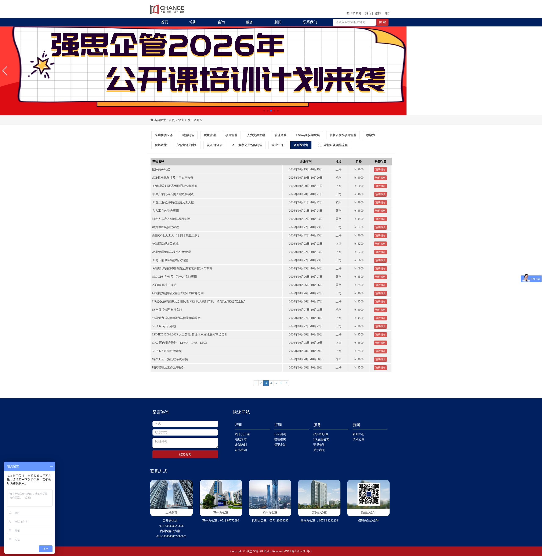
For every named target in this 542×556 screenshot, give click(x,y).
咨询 (221, 22)
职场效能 (161, 145)
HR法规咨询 (321, 439)
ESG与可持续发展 (308, 135)
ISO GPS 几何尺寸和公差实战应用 (174, 276)
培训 (192, 22)
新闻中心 (358, 434)
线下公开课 (242, 434)
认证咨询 (280, 434)
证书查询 (241, 450)
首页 (164, 22)
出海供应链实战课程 (165, 227)
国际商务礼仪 (161, 169)
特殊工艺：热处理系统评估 (170, 359)
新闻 (278, 22)
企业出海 (278, 145)
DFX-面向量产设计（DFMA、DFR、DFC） (180, 342)
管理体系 (280, 135)
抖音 (368, 13)
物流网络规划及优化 (165, 243)
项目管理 (231, 135)
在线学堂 (241, 439)
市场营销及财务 (186, 145)
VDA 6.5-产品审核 (164, 326)
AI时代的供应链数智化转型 (170, 260)
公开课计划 (300, 145)
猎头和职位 (320, 434)
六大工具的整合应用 (165, 210)
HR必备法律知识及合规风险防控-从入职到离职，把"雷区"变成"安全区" (198, 301)
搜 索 (382, 22)
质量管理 (210, 135)
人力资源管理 (256, 135)
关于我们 (319, 450)
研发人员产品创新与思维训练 (171, 219)
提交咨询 (185, 454)
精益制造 (188, 135)
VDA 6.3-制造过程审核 (167, 351)
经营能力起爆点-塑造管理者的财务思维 (178, 293)
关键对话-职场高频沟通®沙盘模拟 (174, 186)
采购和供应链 (164, 135)
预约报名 (380, 169)
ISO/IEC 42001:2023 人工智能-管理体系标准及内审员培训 (189, 334)
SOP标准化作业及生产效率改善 (172, 177)
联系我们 (310, 22)
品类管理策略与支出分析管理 (171, 252)
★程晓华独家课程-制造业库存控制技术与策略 (182, 268)
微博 (378, 13)
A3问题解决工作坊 (164, 285)
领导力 (370, 135)
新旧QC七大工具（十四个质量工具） (176, 235)
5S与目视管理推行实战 (167, 309)
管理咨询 (280, 439)
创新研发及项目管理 (343, 135)
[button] (5, 71)
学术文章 (358, 439)
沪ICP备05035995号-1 (298, 551)
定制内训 (241, 444)
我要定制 (280, 444)
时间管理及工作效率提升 (168, 367)
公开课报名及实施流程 (333, 145)
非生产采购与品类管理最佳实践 (173, 194)
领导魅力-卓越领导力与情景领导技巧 (176, 318)
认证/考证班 (215, 145)
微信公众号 (354, 13)
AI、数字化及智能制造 (247, 145)
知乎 (388, 13)
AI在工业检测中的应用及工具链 (173, 202)
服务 (249, 22)
